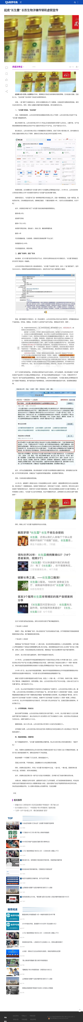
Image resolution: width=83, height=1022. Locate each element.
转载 (14, 793)
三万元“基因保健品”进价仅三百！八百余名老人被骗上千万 (40, 851)
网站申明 (33, 1019)
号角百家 (32, 1016)
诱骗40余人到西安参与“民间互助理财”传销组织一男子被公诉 (37, 805)
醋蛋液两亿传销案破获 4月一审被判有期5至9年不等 (38, 914)
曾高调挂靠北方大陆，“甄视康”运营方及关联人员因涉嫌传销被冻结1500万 (45, 897)
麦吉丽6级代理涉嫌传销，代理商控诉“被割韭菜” (37, 869)
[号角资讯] (11, 2)
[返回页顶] (79, 1009)
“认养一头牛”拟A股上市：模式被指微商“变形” (31, 811)
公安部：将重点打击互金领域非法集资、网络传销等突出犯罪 (41, 951)
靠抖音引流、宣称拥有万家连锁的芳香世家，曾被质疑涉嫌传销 (42, 860)
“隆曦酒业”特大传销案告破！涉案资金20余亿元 (37, 969)
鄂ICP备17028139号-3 (68, 1017)
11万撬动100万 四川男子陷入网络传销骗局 (35, 832)
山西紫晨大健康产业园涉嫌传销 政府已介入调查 (37, 887)
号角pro (24, 1016)
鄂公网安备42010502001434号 (59, 1018)
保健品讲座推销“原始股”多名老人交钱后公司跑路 (37, 988)
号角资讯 (54, 1017)
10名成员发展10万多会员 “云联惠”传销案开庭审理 (38, 823)
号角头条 (16, 1019)
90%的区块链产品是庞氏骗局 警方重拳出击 (36, 841)
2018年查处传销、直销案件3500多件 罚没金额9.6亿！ (39, 924)
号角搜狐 (24, 1019)
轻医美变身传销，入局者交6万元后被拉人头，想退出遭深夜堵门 (42, 942)
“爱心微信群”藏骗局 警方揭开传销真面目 (35, 960)
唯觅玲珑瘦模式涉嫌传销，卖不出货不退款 (35, 878)
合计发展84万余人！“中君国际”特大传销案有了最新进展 (35, 808)
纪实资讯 (16, 1016)
